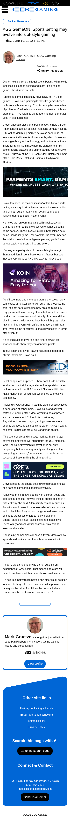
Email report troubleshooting (36, 714)
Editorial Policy (36, 720)
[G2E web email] (35, 470)
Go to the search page (35, 750)
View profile (35, 663)
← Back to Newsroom (17, 21)
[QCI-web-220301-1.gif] (35, 552)
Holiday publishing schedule (36, 708)
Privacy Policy (36, 727)
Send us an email (35, 797)
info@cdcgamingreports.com (35, 788)
